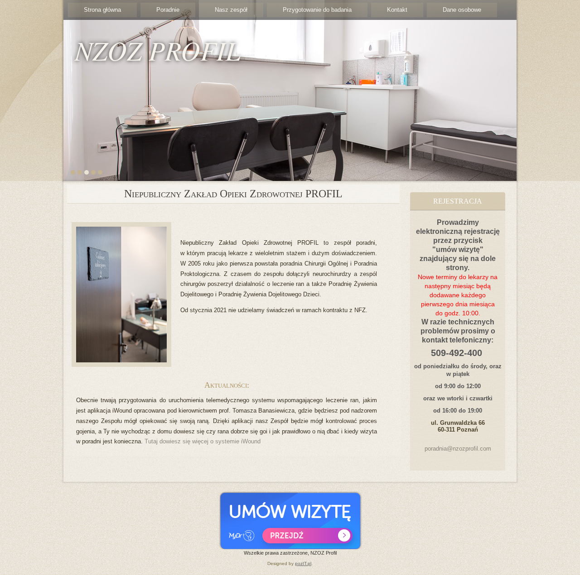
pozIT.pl (303, 563)
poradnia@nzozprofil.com (458, 448)
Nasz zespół (231, 9)
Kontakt (397, 9)
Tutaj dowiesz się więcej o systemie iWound (203, 441)
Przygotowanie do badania (317, 9)
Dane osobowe (462, 9)
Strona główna (102, 9)
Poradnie (167, 9)
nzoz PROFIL (158, 50)
